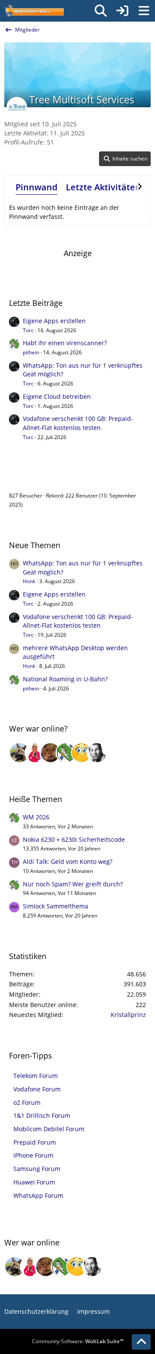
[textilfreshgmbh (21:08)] (19, 752)
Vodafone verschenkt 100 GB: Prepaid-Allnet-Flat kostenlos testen (78, 423)
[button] (125, 158)
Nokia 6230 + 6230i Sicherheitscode (74, 839)
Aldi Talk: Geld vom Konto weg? (67, 861)
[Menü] (143, 10)
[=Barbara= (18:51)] (35, 752)
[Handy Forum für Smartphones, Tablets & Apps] (34, 10)
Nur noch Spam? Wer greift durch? (73, 884)
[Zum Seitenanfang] (141, 1342)
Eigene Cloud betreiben (57, 396)
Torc (28, 330)
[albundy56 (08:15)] (97, 752)
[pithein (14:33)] (66, 752)
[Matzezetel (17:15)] (50, 752)
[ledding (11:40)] (81, 752)
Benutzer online (37, 477)
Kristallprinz (128, 1015)
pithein (31, 352)
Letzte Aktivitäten (103, 187)
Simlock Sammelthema (55, 906)
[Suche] (100, 10)
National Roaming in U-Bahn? (65, 679)
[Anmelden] (122, 11)
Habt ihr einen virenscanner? (65, 343)
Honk (29, 581)
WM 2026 (36, 817)
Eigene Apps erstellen (54, 321)
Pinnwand (36, 187)
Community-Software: (78, 1341)
